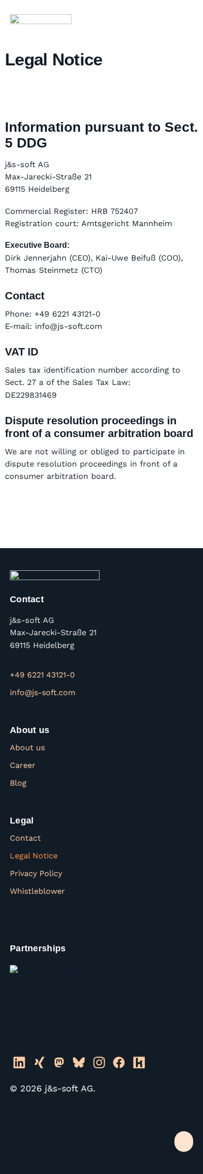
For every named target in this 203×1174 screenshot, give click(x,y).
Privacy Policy (36, 873)
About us (27, 747)
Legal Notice (34, 855)
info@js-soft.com (42, 692)
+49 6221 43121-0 (42, 674)
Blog (18, 783)
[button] (183, 21)
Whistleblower (37, 891)
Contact (25, 838)
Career (22, 765)
